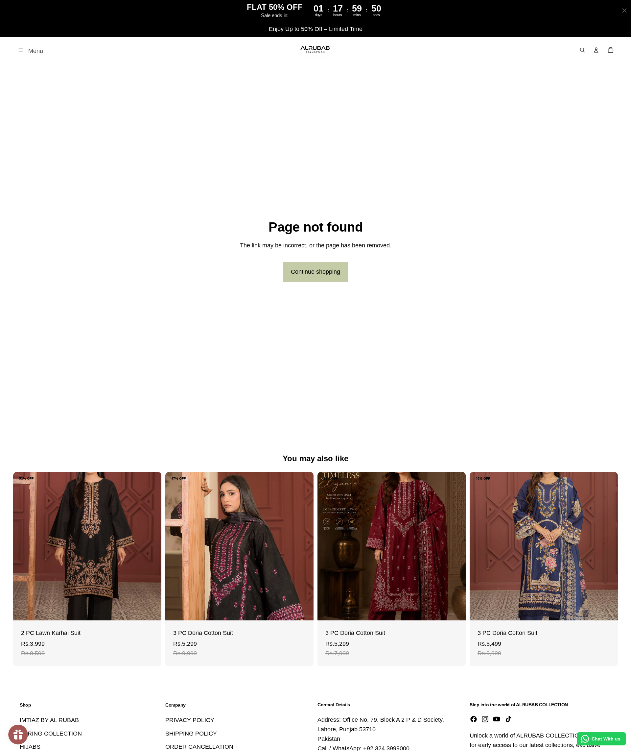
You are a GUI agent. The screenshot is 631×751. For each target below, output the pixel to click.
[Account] (596, 50)
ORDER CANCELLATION (199, 746)
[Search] (582, 50)
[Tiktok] (508, 719)
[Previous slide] (23, 546)
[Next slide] (151, 546)
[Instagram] (485, 719)
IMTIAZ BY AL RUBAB (49, 720)
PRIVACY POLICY (189, 720)
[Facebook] (474, 719)
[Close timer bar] (624, 10)
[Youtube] (497, 719)
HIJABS (30, 746)
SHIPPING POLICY (191, 733)
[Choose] (151, 610)
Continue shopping (315, 271)
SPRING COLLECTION (51, 733)
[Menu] (20, 50)
